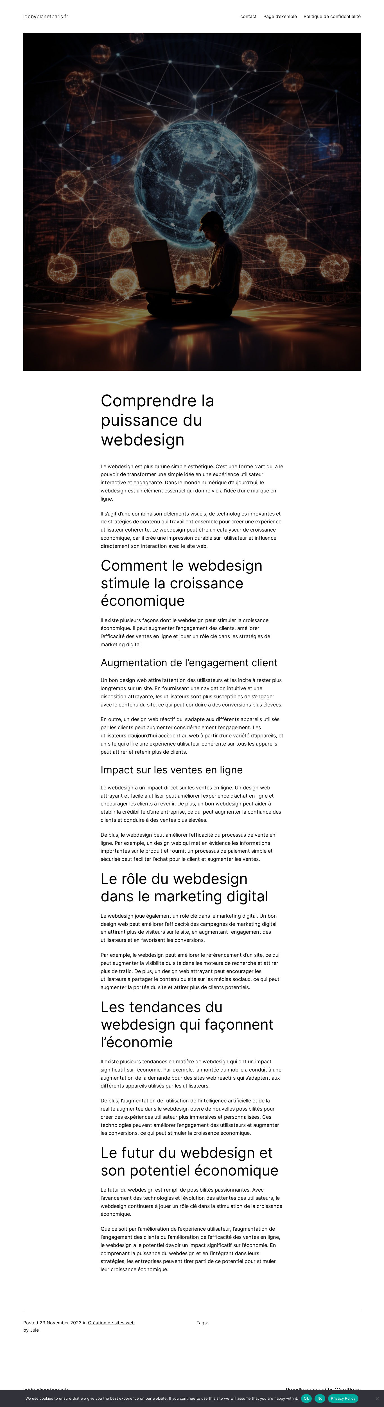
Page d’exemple (280, 16)
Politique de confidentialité (332, 16)
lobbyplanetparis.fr (45, 16)
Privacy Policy (343, 1398)
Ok (306, 1398)
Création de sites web (111, 1322)
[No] (377, 1398)
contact (248, 16)
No (320, 1398)
